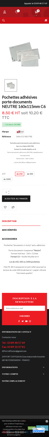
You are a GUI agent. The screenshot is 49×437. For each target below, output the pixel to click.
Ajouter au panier (16, 198)
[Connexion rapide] (5, 12)
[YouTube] (26, 321)
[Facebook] (19, 321)
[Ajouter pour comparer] (13, 207)
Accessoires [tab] (9, 239)
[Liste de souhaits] (17, 12)
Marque (5, 131)
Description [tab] (9, 221)
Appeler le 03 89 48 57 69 (35, 3)
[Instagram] (30, 321)
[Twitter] (23, 321)
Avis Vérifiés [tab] (9, 230)
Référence (6, 136)
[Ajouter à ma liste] (5, 207)
